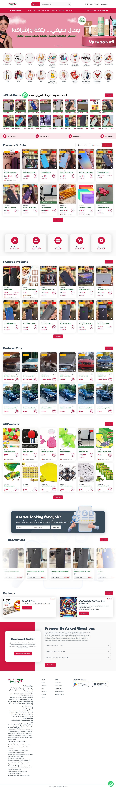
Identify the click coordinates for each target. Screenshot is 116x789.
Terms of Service (59, 691)
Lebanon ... (6, 569)
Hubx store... (44, 205)
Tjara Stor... (6, 170)
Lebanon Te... (25, 170)
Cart (97, 4)
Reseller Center (59, 694)
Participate (27, 607)
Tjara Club (61, 10)
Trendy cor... (100, 205)
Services (54, 10)
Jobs (42, 10)
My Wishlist (90, 4)
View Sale (105, 10)
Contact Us (50, 665)
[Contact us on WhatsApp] (111, 784)
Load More (58, 219)
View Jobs (56, 527)
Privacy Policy (59, 688)
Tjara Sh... (76, 569)
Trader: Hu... (6, 406)
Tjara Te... (53, 569)
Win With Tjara (28, 601)
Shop (34, 10)
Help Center (69, 10)
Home (29, 10)
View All (109, 95)
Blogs (43, 697)
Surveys (44, 694)
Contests (47, 10)
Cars (38, 10)
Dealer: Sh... (81, 374)
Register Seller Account (23, 653)
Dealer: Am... (7, 374)
